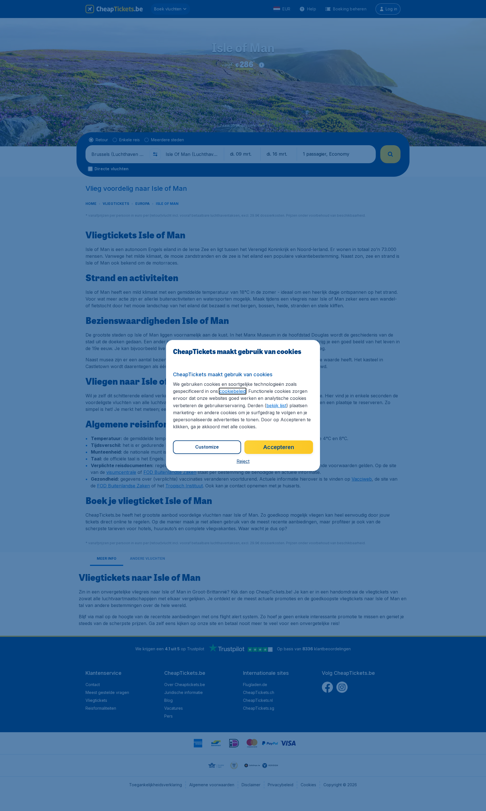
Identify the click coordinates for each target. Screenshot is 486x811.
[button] (243, 461)
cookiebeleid (232, 391)
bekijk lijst (276, 405)
